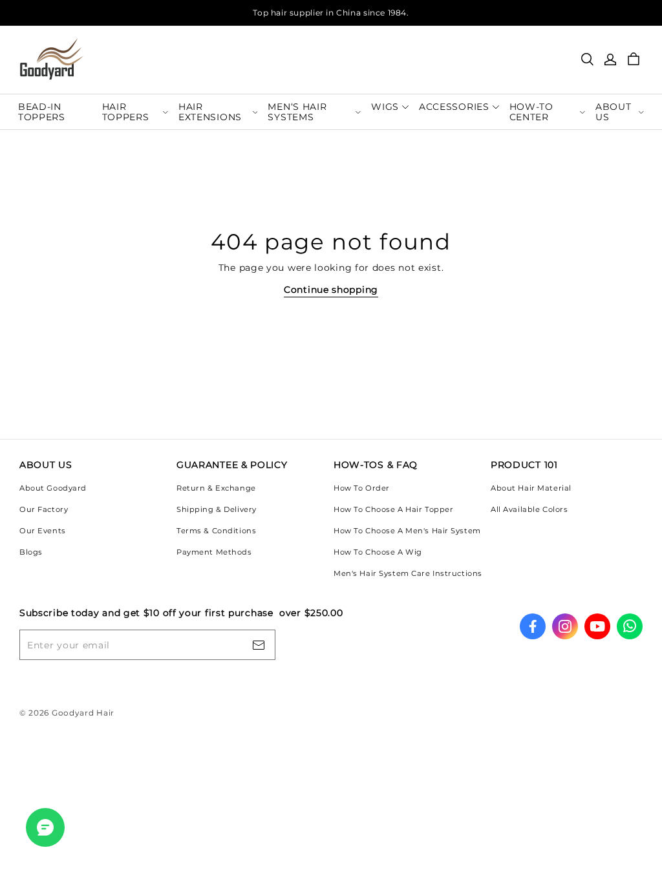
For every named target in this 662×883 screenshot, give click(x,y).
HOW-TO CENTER (531, 111)
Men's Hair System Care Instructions (408, 573)
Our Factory (43, 509)
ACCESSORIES (454, 106)
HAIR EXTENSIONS (210, 111)
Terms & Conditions (216, 530)
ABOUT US (613, 111)
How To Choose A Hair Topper (393, 509)
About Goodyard (53, 488)
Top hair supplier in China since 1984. (331, 12)
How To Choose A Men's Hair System (407, 530)
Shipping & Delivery (216, 509)
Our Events (42, 530)
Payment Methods (214, 552)
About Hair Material (531, 488)
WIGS (385, 106)
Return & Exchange (216, 488)
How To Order (362, 488)
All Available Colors (529, 509)
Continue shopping (331, 289)
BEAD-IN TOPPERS (41, 111)
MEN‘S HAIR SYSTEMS (297, 111)
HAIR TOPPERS (125, 111)
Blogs (31, 552)
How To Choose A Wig (378, 552)
